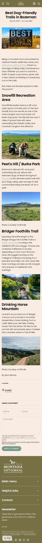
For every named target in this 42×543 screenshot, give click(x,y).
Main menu (9, 481)
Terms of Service (30, 438)
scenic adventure (10, 242)
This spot (6, 178)
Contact (7, 500)
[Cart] (39, 3)
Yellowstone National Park (14, 65)
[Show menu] (3, 3)
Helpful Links (10, 491)
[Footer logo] (13, 466)
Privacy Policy (15, 438)
